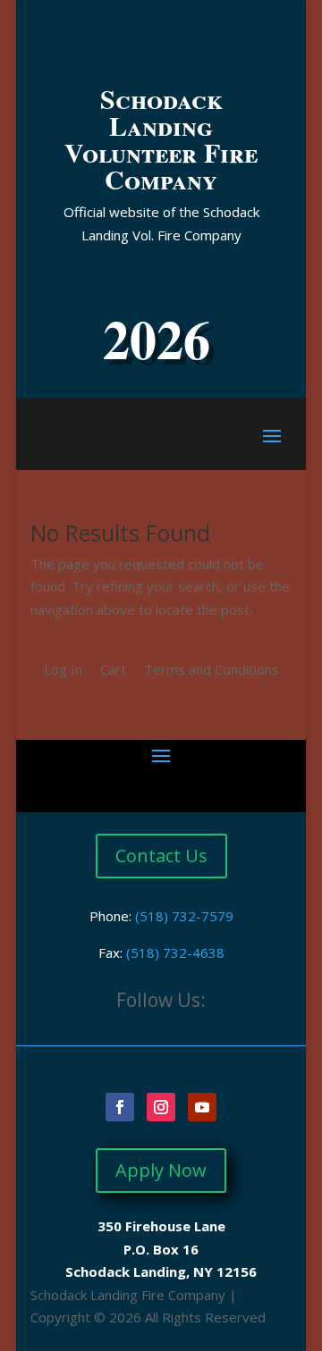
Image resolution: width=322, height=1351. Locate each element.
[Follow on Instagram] (161, 1107)
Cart (113, 669)
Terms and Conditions (211, 669)
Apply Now (161, 1170)
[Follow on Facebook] (120, 1107)
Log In (63, 669)
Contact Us (161, 855)
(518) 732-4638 (175, 952)
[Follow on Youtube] (202, 1107)
